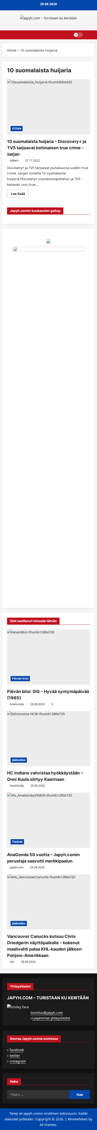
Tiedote (17, 842)
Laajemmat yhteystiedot (51, 1018)
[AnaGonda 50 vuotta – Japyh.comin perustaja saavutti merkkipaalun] (48, 820)
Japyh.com (16, 867)
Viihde (16, 128)
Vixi (12, 962)
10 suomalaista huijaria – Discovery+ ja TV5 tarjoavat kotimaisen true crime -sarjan (46, 148)
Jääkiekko (18, 760)
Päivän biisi (20, 678)
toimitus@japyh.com (47, 1012)
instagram (18, 1061)
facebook (17, 1050)
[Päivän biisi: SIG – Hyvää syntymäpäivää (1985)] (48, 657)
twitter (15, 1055)
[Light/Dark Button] (78, 34)
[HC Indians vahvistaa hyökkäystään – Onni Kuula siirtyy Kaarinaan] (48, 738)
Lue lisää (20, 194)
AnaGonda (17, 704)
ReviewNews (78, 1119)
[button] (89, 34)
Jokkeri (14, 160)
